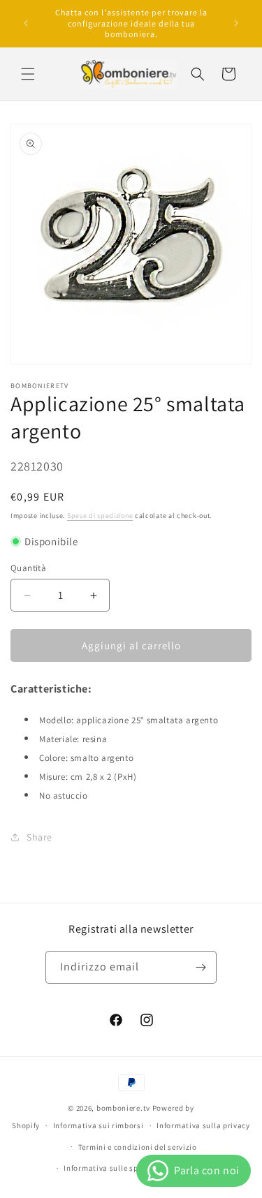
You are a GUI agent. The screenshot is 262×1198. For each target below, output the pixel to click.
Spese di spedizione (100, 515)
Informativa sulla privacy (203, 1125)
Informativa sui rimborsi (98, 1125)
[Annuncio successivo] (236, 23)
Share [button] (39, 837)
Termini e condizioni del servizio (137, 1147)
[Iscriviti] (200, 967)
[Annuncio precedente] (25, 23)
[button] (28, 74)
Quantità (28, 568)
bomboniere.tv (123, 1108)
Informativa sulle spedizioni (116, 1168)
